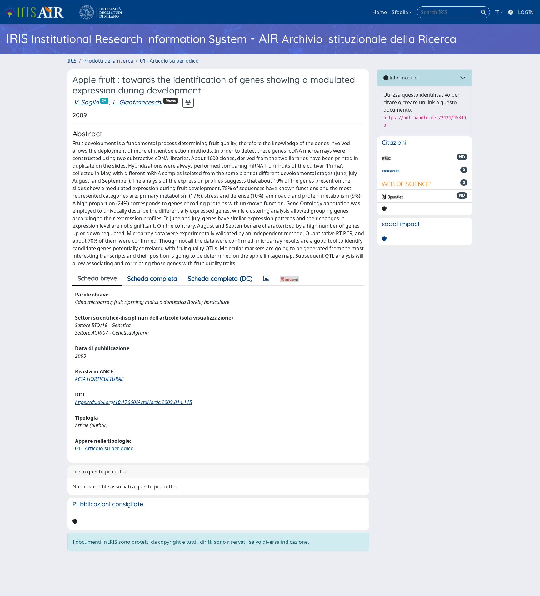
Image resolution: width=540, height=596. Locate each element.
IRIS (72, 60)
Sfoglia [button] (400, 12)
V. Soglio (86, 102)
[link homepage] (36, 12)
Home (379, 12)
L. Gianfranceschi (137, 102)
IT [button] (497, 12)
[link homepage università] (100, 12)
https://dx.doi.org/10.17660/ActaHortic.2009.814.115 (133, 402)
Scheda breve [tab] (97, 278)
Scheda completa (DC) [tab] (220, 278)
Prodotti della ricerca (108, 60)
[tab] (266, 278)
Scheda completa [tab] (152, 278)
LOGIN (526, 12)
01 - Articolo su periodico (169, 60)
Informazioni (403, 77)
